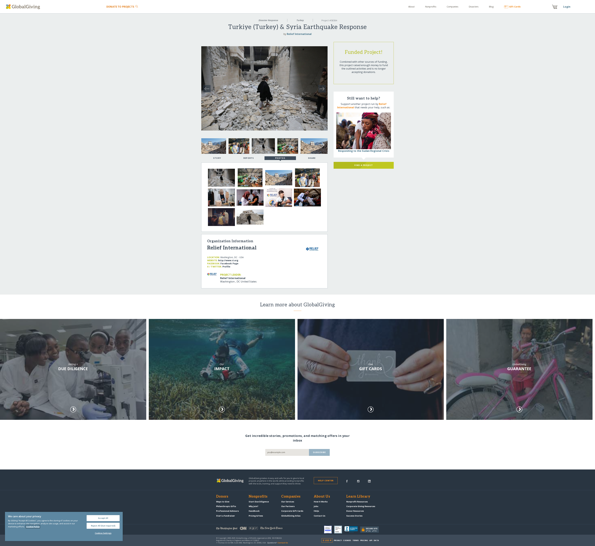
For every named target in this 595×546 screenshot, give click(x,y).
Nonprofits (430, 6)
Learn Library (358, 497)
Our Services (287, 501)
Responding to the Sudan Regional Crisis (363, 151)
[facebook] (347, 481)
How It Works (321, 501)
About (411, 6)
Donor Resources (355, 511)
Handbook (254, 511)
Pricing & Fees (256, 515)
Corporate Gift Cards (292, 511)
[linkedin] (369, 481)
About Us (322, 497)
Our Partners (288, 506)
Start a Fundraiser (225, 515)
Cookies (347, 540)
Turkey (300, 20)
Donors (222, 497)
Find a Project (363, 165)
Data (376, 540)
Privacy (338, 540)
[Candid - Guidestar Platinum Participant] (339, 529)
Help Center (326, 480)
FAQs (316, 511)
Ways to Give (222, 501)
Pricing (364, 540)
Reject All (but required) (103, 525)
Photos (280, 158)
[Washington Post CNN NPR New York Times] (257, 529)
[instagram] (358, 481)
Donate (120, 6)
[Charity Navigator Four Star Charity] (329, 529)
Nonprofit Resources (357, 501)
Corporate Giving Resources (360, 506)
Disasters (473, 6)
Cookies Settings (103, 533)
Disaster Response (268, 20)
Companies (452, 6)
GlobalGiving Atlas (290, 515)
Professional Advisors (227, 511)
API (370, 540)
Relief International (299, 34)
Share (311, 158)
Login (566, 6)
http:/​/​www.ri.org (228, 260)
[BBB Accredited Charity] (352, 529)
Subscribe (319, 452)
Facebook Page (229, 263)
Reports (248, 158)
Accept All (103, 518)
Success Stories (354, 515)
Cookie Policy (33, 526)
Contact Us (319, 515)
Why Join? (253, 506)
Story (217, 158)
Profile (226, 266)
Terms (356, 540)
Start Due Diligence (259, 501)
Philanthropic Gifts (226, 506)
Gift (514, 6)
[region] (64, 526)
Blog (491, 6)
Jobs (316, 506)
